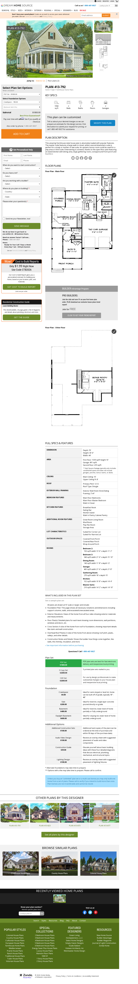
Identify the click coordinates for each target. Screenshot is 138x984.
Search (36, 920)
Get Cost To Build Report (21, 287)
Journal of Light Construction (104, 943)
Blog (76, 10)
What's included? (8, 91)
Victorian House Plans (15, 961)
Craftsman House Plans (14, 940)
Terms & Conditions (32, 16)
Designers (67, 10)
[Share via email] (73, 158)
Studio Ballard (74, 945)
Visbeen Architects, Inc (74, 948)
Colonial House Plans (15, 935)
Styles (44, 920)
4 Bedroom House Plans (44, 940)
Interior (28, 10)
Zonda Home (104, 945)
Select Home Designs (74, 940)
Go (116, 6)
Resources (53, 920)
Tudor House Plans (15, 958)
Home (47, 90)
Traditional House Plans (15, 956)
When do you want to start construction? (19, 165)
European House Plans (15, 943)
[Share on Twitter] (86, 158)
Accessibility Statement (91, 976)
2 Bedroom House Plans (44, 935)
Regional (48, 10)
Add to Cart (21, 134)
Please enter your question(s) (15, 201)
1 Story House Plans (45, 958)
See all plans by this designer (59, 834)
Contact (83, 920)
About (74, 920)
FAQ (67, 920)
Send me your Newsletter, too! (18, 218)
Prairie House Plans (15, 951)
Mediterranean (15, 948)
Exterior (38, 10)
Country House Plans (15, 938)
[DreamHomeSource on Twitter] (90, 912)
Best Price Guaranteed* (30, 115)
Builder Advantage (104, 938)
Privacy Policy (47, 16)
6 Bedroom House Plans (44, 945)
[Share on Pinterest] (90, 158)
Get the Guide (21, 317)
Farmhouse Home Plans (64, 90)
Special (57, 10)
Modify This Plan (102, 123)
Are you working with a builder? (15, 180)
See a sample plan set (54, 600)
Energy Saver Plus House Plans (44, 948)
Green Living (74, 935)
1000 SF (45, 956)
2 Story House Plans (45, 961)
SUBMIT (106, 15)
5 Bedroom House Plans (44, 943)
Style (13, 10)
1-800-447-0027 (30, 126)
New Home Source (104, 935)
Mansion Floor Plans (44, 953)
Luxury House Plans (45, 951)
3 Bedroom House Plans (44, 938)
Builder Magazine (104, 940)
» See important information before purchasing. (64, 645)
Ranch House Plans (15, 953)
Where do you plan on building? (16, 188)
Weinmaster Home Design (74, 951)
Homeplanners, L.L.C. (74, 938)
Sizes (20, 10)
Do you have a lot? (10, 173)
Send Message (21, 226)
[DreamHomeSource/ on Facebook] (84, 912)
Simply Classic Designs (74, 943)
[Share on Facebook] (81, 158)
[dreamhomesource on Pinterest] (95, 912)
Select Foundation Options (14, 98)
